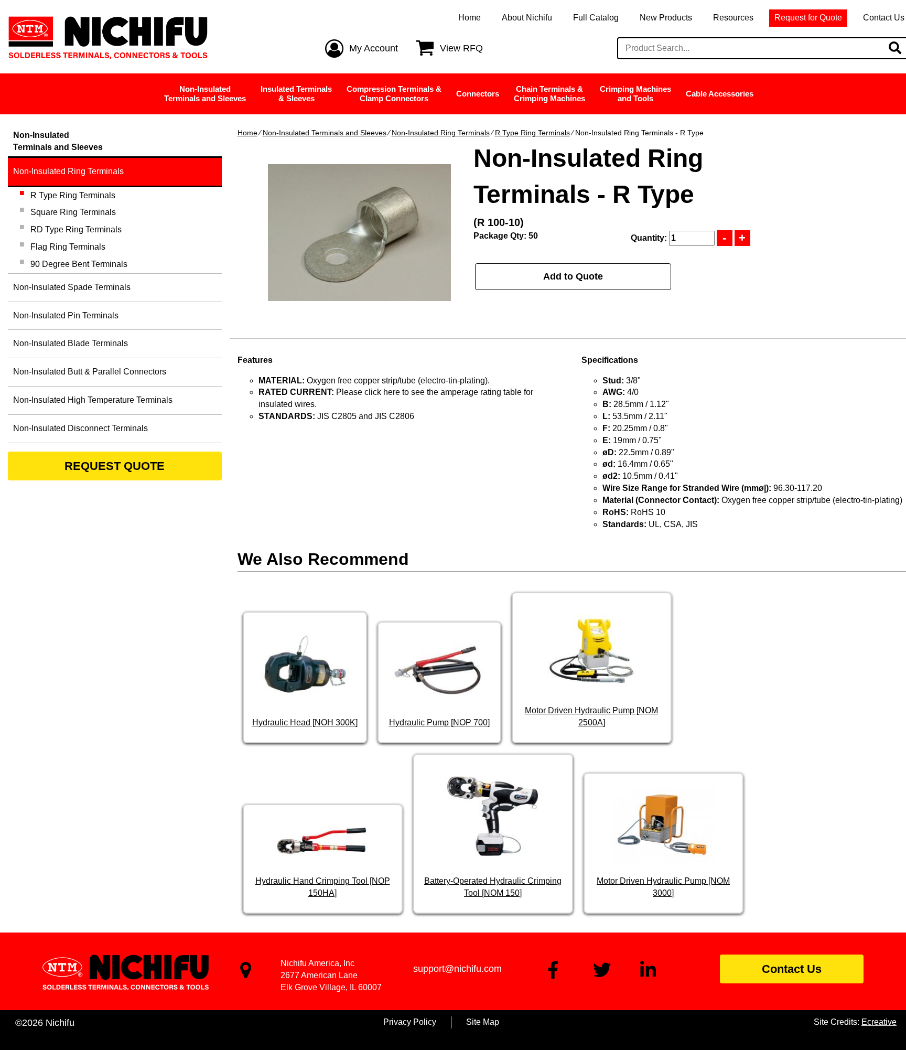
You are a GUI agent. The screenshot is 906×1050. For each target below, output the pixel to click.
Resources (733, 17)
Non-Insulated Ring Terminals (441, 132)
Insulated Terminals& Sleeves (296, 93)
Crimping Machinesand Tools (635, 93)
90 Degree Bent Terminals (78, 264)
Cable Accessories (719, 93)
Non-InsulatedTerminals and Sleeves (205, 93)
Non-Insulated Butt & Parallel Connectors (89, 371)
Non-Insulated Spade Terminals (72, 287)
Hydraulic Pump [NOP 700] (439, 722)
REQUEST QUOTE (114, 466)
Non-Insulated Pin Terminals (65, 315)
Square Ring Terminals (73, 212)
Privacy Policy (409, 1021)
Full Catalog (596, 17)
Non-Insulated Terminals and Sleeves (324, 132)
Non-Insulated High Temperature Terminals (92, 399)
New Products (666, 17)
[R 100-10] (359, 232)
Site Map (482, 1021)
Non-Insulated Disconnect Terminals (80, 428)
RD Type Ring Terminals (76, 229)
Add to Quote (573, 276)
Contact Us (792, 969)
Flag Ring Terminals (67, 246)
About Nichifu (527, 17)
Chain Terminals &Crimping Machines (549, 93)
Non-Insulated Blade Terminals (70, 343)
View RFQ (461, 48)
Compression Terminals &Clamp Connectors (394, 93)
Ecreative (879, 1021)
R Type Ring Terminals (532, 132)
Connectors (477, 93)
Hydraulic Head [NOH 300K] (305, 722)
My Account (373, 48)
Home (469, 17)
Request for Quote (808, 17)
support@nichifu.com (457, 968)
